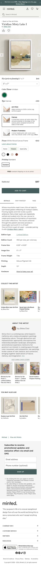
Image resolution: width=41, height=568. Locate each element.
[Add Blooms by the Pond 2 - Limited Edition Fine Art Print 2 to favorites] (10, 364)
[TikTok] (22, 552)
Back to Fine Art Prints (10, 21)
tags (34, 201)
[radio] (20, 109)
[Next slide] (39, 55)
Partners (6, 536)
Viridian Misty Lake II (15, 229)
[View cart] (37, 9)
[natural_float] (12, 154)
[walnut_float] (16, 154)
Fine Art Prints (15, 437)
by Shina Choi (5, 309)
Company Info (8, 526)
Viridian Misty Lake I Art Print (9, 307)
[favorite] (8, 30)
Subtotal (5, 182)
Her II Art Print (24, 416)
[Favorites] (32, 9)
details (7, 201)
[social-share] (3, 30)
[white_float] (3, 154)
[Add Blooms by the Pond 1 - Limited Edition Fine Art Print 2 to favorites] (25, 364)
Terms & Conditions (8, 559)
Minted (4, 437)
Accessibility (34, 559)
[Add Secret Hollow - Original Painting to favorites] (39, 364)
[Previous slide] (1, 55)
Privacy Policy (19, 559)
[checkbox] (5, 149)
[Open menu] (4, 9)
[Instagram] (24, 552)
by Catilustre (4, 418)
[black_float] (8, 154)
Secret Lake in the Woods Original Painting (27, 308)
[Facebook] (16, 552)
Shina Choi (7, 26)
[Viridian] (4, 95)
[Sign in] (27, 9)
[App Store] (10, 547)
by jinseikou (23, 418)
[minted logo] (11, 9)
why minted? (20, 201)
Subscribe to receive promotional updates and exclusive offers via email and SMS (18, 449)
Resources (7, 541)
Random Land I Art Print (8, 416)
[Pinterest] (19, 552)
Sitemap (27, 559)
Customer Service (10, 531)
